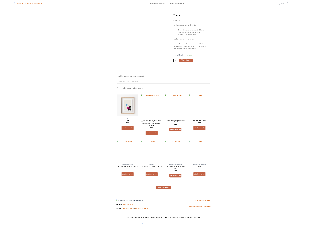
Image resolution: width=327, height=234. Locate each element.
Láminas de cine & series (157, 3)
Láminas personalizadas (176, 3)
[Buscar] (208, 82)
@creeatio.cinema (128, 208)
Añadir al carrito (186, 60)
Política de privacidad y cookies (201, 200)
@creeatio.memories (141, 208)
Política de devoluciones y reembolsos (199, 206)
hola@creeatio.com (128, 204)
